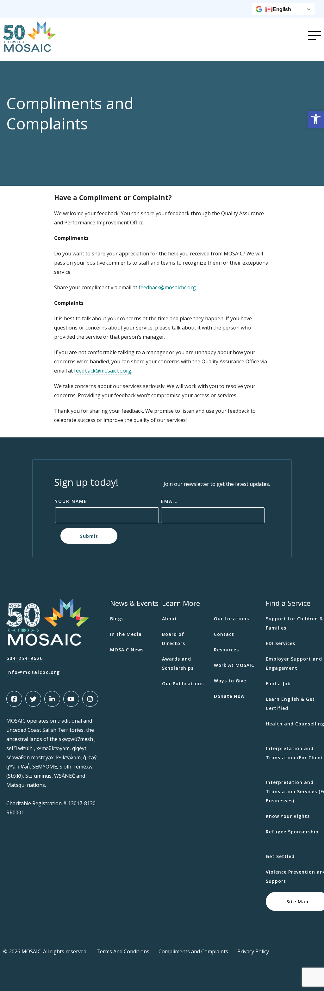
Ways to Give (230, 681)
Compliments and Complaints (193, 951)
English (282, 9)
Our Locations (231, 619)
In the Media (126, 634)
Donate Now (229, 696)
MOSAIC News (127, 650)
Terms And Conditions (123, 951)
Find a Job (278, 684)
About (169, 619)
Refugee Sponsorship (292, 832)
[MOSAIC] (29, 47)
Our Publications (183, 684)
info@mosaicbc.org (33, 672)
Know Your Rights (288, 816)
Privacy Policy (253, 951)
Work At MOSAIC (234, 665)
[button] (316, 119)
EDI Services (280, 643)
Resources (226, 650)
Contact (224, 634)
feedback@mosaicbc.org (167, 287)
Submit (89, 536)
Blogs (117, 619)
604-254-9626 (24, 658)
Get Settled (280, 856)
